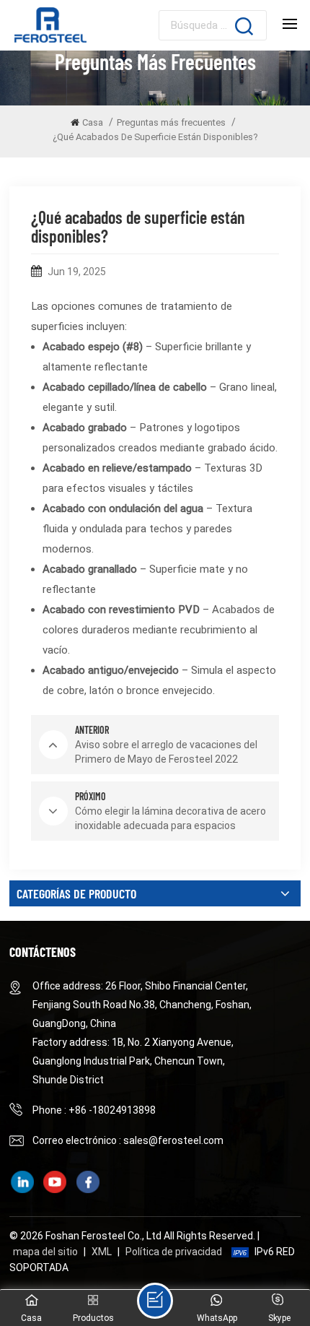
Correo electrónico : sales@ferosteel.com (127, 1140)
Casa (92, 122)
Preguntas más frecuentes (171, 122)
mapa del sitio (45, 1251)
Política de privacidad (173, 1251)
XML (102, 1251)
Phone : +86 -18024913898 (94, 1110)
